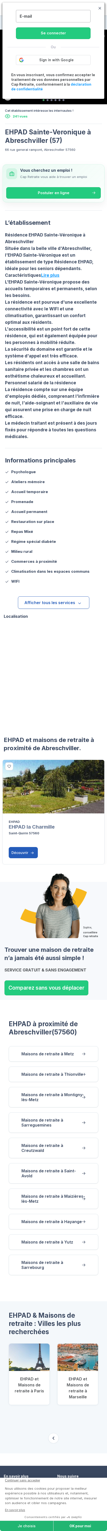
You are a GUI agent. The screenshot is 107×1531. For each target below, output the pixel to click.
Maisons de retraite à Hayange (51, 1221)
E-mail (26, 16)
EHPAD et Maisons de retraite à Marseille (78, 1387)
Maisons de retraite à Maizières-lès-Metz (53, 1199)
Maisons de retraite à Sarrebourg (42, 1265)
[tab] (44, 100)
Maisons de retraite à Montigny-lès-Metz (52, 1097)
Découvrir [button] (20, 853)
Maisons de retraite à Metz (47, 1053)
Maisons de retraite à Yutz (47, 1242)
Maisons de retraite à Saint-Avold (48, 1173)
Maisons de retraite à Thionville (52, 1074)
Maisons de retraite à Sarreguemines (42, 1123)
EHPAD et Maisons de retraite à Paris (29, 1384)
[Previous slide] (53, 1438)
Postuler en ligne (53, 192)
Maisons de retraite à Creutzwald (42, 1148)
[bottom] (9, 766)
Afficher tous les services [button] (49, 602)
